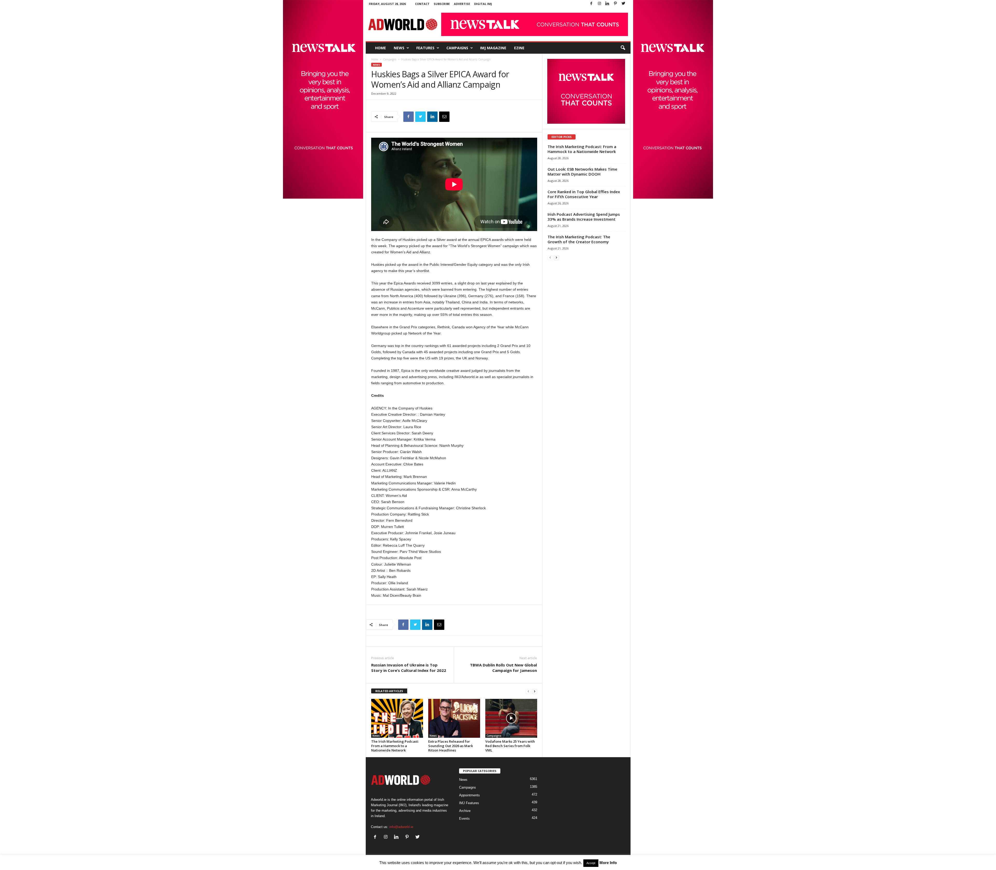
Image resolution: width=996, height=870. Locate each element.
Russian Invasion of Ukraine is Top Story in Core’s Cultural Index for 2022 (408, 667)
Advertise (462, 4)
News (399, 47)
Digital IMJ (483, 4)
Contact (422, 4)
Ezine (519, 47)
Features (425, 47)
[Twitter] (623, 4)
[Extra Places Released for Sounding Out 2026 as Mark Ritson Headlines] (454, 718)
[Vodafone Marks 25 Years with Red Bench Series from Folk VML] (511, 718)
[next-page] (534, 691)
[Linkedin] (607, 4)
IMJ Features (469, 803)
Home (380, 47)
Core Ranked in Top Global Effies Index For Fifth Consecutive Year (584, 194)
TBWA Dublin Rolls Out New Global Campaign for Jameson (503, 667)
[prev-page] (528, 691)
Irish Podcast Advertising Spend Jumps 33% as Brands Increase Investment (584, 217)
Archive (465, 811)
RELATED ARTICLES (389, 691)
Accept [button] (590, 863)
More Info (608, 862)
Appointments (469, 795)
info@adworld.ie (401, 827)
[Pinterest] (615, 4)
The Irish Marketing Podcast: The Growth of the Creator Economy (579, 239)
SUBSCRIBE (442, 4)
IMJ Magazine (493, 47)
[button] (622, 48)
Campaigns (457, 47)
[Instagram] (599, 4)
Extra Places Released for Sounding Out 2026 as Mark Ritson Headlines (450, 746)
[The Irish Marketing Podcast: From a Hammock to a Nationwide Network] (397, 718)
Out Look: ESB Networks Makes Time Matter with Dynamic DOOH (582, 171)
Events (464, 818)
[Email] (444, 117)
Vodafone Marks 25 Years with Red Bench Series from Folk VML (510, 746)
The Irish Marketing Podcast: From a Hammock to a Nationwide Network (395, 746)
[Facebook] (591, 4)
